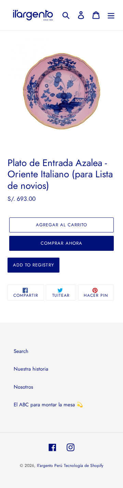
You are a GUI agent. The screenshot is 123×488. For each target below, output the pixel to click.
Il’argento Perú (49, 465)
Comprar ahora (61, 243)
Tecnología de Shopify (83, 465)
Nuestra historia (31, 369)
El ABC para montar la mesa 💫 (48, 404)
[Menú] (111, 14)
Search (21, 351)
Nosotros (23, 387)
